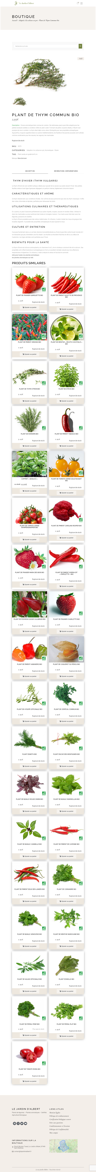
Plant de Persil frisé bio (30, 1024)
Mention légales (54, 1112)
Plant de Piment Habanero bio (29, 664)
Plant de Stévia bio (66, 389)
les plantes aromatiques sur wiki (22, 257)
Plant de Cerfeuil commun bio (66, 709)
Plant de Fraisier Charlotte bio (66, 619)
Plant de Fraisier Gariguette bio (29, 295)
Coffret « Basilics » (29, 479)
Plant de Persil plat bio (66, 1024)
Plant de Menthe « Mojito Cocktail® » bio (66, 343)
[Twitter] (21, 1123)
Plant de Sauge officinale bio (29, 979)
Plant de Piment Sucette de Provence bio (66, 296)
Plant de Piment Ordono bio (29, 342)
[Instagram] (18, 1123)
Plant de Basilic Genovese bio (29, 934)
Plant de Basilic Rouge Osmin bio (29, 799)
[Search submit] (80, 46)
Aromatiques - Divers (52, 150)
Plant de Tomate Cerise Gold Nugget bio (66, 480)
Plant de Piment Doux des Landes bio (29, 889)
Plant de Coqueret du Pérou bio (66, 664)
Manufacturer (22, 158)
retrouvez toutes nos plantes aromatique (25, 255)
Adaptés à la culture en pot (35, 150)
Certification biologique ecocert (60, 1119)
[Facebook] (14, 1123)
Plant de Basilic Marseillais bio (66, 799)
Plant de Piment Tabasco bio (66, 434)
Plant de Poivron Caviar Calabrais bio (29, 619)
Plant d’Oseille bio (66, 979)
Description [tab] (30, 171)
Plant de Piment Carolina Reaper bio (66, 526)
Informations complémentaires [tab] (66, 171)
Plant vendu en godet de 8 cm (27, 154)
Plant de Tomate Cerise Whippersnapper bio (29, 526)
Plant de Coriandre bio (66, 889)
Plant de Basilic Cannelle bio (29, 844)
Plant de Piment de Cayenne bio (66, 844)
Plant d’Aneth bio (29, 754)
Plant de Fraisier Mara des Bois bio (29, 572)
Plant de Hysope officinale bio (29, 709)
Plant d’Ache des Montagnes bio (66, 754)
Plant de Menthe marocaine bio (66, 934)
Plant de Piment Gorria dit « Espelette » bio (66, 573)
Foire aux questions (56, 1123)
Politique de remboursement (59, 1116)
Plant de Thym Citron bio (29, 389)
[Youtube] (25, 1123)
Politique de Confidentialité (59, 1129)
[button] (29, 307)
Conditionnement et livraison (59, 1126)
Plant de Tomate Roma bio (29, 1069)
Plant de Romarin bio (29, 434)
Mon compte (53, 1133)
